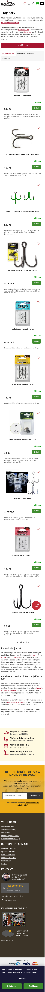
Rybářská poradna (8, 851)
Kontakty (4, 864)
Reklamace (5, 833)
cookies (33, 972)
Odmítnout (11, 986)
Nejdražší (30, 53)
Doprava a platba (7, 826)
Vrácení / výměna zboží (10, 836)
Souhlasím (33, 986)
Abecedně (6, 58)
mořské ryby (15, 657)
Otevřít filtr (22, 45)
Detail (36, 108)
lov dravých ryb (23, 30)
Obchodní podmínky (8, 829)
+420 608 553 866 (14, 887)
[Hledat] (33, 3)
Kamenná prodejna (8, 858)
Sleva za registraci (8, 855)
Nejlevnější (21, 53)
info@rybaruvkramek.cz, (16, 702)
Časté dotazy (6, 861)
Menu (42, 3)
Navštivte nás (6, 940)
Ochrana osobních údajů (10, 839)
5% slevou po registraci (10, 23)
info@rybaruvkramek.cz (14, 896)
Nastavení (22, 978)
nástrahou (27, 32)
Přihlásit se (35, 796)
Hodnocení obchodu (8, 848)
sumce (3, 657)
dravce (32, 655)
